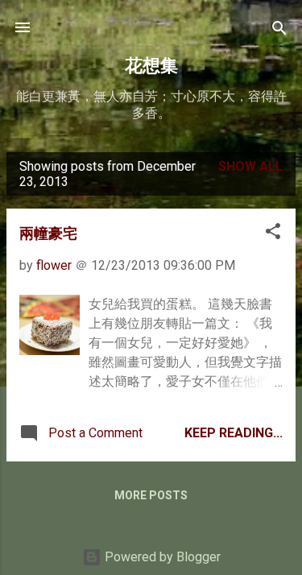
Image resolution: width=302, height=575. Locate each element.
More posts (151, 495)
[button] (273, 232)
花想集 (151, 65)
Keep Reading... (233, 433)
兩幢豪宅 (48, 232)
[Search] (279, 29)
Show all (250, 166)
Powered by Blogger (161, 557)
